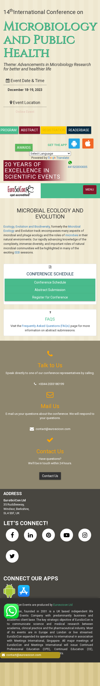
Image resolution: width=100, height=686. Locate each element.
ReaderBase (79, 130)
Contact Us (50, 476)
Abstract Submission (50, 290)
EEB (17, 252)
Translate (63, 157)
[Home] (20, 190)
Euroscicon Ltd (63, 604)
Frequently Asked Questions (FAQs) (46, 326)
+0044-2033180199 (51, 384)
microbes (71, 235)
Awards (24, 147)
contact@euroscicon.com (53, 429)
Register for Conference (50, 297)
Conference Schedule (50, 282)
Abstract (29, 130)
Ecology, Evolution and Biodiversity (26, 226)
